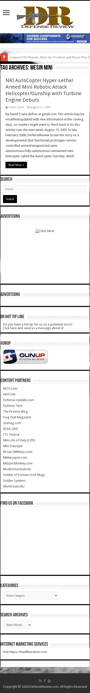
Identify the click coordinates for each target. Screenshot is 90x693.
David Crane (16, 107)
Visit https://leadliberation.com (25, 652)
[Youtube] (49, 681)
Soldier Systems (14, 480)
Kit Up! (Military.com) (17, 452)
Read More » (16, 165)
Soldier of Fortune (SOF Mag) (24, 475)
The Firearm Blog (15, 411)
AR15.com (10, 388)
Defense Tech (12, 406)
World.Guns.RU (13, 486)
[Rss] (40, 681)
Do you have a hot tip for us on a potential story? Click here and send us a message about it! (37, 326)
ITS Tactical (11, 434)
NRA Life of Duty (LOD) (19, 440)
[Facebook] (44, 681)
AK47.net (9, 394)
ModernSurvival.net (17, 469)
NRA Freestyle (12, 446)
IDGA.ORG (10, 429)
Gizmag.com (12, 423)
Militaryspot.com (15, 457)
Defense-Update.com (18, 400)
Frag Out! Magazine (17, 417)
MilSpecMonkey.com (17, 463)
